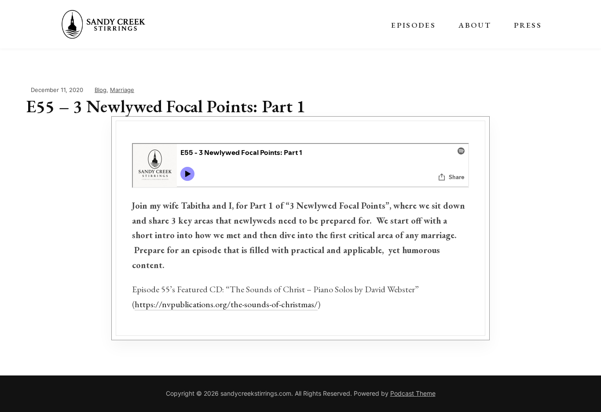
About (474, 25)
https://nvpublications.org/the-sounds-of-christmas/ (226, 304)
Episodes (413, 25)
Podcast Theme (413, 393)
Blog (100, 89)
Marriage (122, 89)
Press (528, 25)
